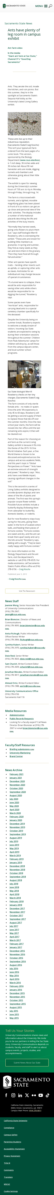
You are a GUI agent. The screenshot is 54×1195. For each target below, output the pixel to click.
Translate (8, 1177)
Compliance (9, 1127)
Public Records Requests (22, 718)
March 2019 (15, 855)
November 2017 (17, 912)
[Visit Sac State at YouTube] (40, 1095)
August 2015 (16, 1007)
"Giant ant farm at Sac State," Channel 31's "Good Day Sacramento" (22, 59)
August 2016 (16, 965)
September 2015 (18, 1003)
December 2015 (17, 993)
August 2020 (16, 795)
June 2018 (14, 887)
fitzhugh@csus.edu (29, 639)
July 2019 (14, 841)
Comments (9, 1170)
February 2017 (16, 943)
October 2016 (16, 958)
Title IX (7, 1163)
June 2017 (14, 929)
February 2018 (16, 901)
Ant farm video (15, 48)
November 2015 (17, 996)
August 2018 (16, 880)
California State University (15, 1120)
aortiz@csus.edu (28, 686)
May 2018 (14, 890)
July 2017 (14, 926)
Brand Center (16, 756)
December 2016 (17, 950)
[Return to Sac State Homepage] (27, 1082)
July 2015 (14, 1011)
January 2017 (16, 947)
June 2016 (14, 972)
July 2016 (14, 968)
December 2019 (17, 823)
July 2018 (14, 883)
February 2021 (16, 774)
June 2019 (14, 845)
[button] (18, 6)
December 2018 (17, 866)
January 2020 (16, 820)
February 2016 (16, 986)
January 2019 (16, 862)
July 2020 (14, 799)
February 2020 (16, 816)
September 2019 (18, 834)
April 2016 (14, 979)
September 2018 (18, 876)
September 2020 (18, 792)
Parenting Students (12, 1142)
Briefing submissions (20, 749)
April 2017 (14, 936)
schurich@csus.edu (29, 667)
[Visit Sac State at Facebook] (6, 1095)
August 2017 (16, 922)
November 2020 (17, 784)
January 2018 (16, 905)
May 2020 (14, 806)
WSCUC (7, 1184)
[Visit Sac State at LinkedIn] (20, 1095)
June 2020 (14, 802)
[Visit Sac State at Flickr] (33, 1095)
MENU (39, 6)
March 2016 (15, 982)
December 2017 (17, 908)
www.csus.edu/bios (29, 160)
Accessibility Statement (14, 1149)
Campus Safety (10, 1135)
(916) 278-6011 (35, 1110)
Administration (17, 715)
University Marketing (20, 752)
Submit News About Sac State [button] (27, 1062)
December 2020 (17, 781)
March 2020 (15, 813)
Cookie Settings (11, 1191)
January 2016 (16, 989)
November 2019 (17, 827)
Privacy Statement (12, 1156)
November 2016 (17, 954)
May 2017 (14, 933)
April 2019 (14, 852)
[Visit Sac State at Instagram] (13, 1095)
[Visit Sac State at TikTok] (47, 1095)
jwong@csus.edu (13, 614)
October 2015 (16, 1000)
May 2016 (14, 975)
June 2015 (14, 1014)
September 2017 (18, 919)
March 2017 (15, 940)
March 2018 (15, 898)
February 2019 (16, 859)
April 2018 (14, 894)
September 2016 (18, 961)
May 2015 (14, 1018)
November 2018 (17, 869)
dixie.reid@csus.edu (29, 658)
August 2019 (16, 837)
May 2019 (14, 848)
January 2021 (16, 777)
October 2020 (16, 788)
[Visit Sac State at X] (27, 1095)
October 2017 (16, 915)
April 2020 (14, 809)
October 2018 (16, 873)
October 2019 (16, 830)
